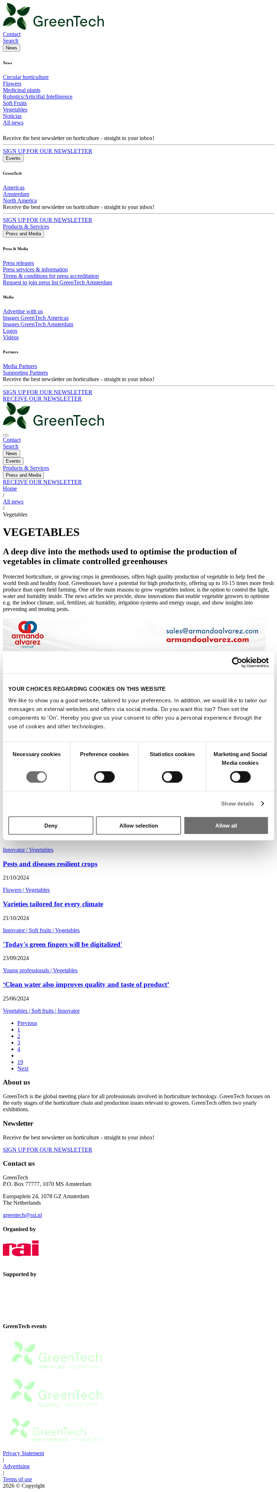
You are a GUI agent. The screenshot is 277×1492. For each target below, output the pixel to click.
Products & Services (26, 226)
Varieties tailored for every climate (53, 904)
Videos (11, 337)
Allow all (226, 825)
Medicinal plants (21, 90)
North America (20, 200)
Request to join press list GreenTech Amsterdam (57, 282)
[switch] (104, 777)
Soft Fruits (15, 103)
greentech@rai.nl (22, 1215)
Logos (10, 331)
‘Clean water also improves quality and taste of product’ (86, 984)
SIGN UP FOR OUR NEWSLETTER (47, 151)
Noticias (12, 116)
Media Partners (20, 366)
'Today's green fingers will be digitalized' (62, 944)
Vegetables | (17, 1011)
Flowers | (14, 890)
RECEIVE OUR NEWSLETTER (42, 399)
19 (20, 1062)
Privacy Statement (23, 1453)
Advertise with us (23, 311)
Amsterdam (16, 194)
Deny (50, 825)
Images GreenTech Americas (36, 318)
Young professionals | (28, 970)
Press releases (18, 263)
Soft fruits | (42, 930)
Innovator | (16, 850)
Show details (237, 803)
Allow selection (138, 825)
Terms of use (17, 1479)
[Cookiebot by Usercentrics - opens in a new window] (237, 662)
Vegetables (15, 109)
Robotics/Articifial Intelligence (37, 96)
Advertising (16, 1466)
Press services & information (35, 269)
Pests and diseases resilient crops (50, 864)
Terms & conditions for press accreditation (51, 276)
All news (13, 122)
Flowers (12, 83)
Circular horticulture (26, 77)
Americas (14, 187)
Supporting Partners (25, 373)
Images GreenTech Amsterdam (38, 324)
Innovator (69, 1011)
